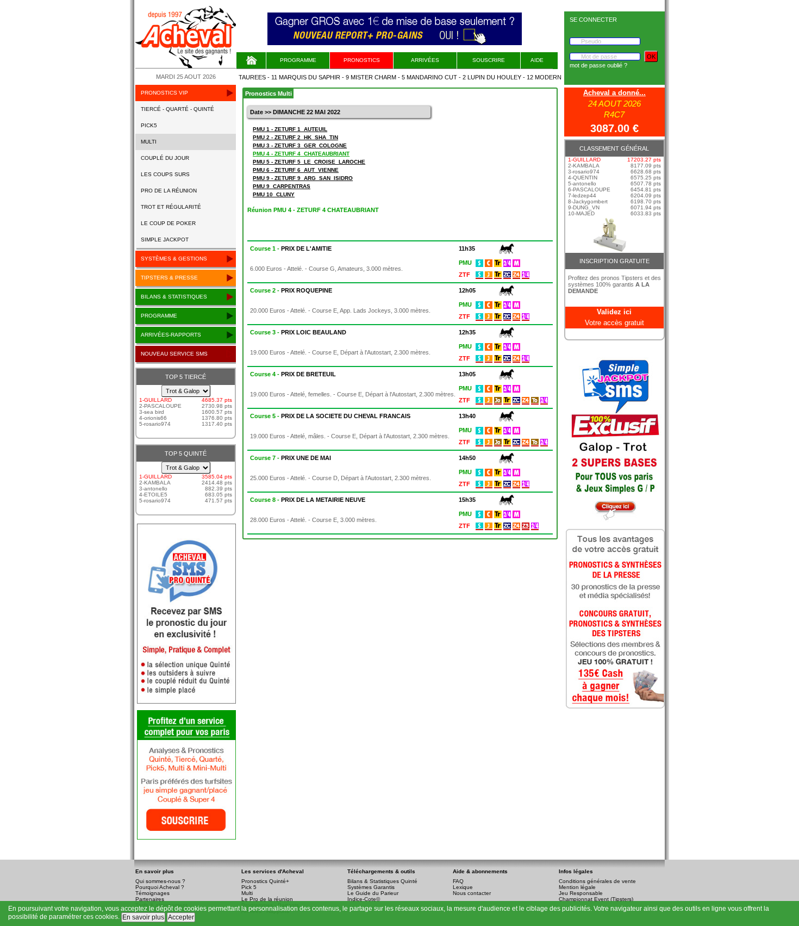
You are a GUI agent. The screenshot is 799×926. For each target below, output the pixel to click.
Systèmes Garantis (371, 887)
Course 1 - (291, 248)
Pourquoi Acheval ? (159, 887)
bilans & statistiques (174, 297)
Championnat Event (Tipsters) (596, 899)
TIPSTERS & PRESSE (169, 278)
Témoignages (152, 893)
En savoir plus (143, 917)
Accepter (181, 917)
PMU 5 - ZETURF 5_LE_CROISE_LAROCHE (309, 162)
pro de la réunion (169, 191)
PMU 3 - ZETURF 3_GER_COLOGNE (300, 145)
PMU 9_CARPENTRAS (281, 186)
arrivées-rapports (171, 335)
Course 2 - (291, 290)
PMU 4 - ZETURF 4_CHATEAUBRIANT (301, 154)
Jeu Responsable (581, 893)
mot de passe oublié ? (598, 65)
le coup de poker (168, 223)
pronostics (362, 60)
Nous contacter (472, 893)
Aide (537, 60)
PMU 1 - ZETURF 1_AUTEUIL (290, 129)
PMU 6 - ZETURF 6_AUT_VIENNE (296, 170)
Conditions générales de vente (597, 881)
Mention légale (577, 887)
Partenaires (149, 899)
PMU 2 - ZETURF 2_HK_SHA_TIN (295, 137)
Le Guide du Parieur (372, 893)
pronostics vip (164, 93)
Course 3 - (298, 332)
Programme (298, 60)
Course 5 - (330, 416)
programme (159, 316)
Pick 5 (249, 887)
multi (149, 142)
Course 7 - (290, 458)
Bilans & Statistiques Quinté (382, 881)
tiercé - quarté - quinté (177, 109)
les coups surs (165, 174)
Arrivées (425, 60)
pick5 (149, 125)
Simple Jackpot (165, 240)
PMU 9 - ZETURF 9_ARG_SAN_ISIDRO (303, 178)
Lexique (463, 887)
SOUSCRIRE (488, 60)
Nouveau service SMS (174, 354)
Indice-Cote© (363, 899)
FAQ (458, 881)
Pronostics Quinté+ (265, 881)
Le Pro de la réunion (267, 899)
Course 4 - (293, 374)
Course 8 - (307, 499)
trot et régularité (171, 207)
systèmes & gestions (174, 259)
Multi (247, 893)
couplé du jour (165, 158)
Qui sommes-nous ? (160, 881)
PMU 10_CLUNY (274, 194)
